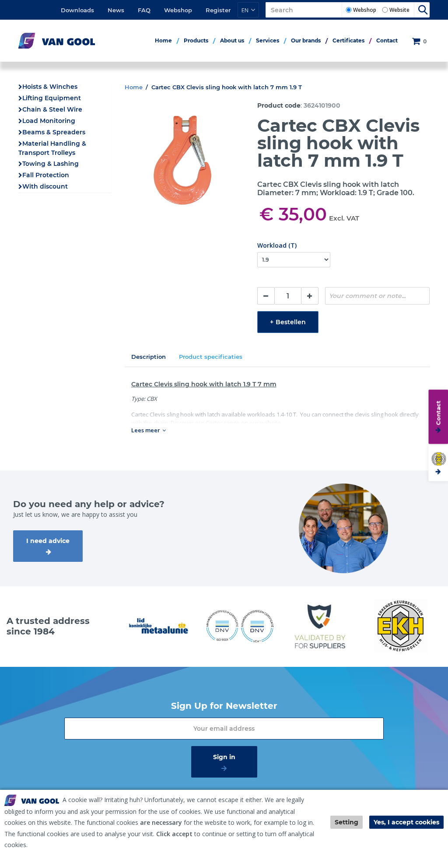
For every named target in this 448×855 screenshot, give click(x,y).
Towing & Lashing (50, 164)
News (116, 10)
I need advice (48, 541)
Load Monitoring (48, 121)
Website (399, 10)
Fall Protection (45, 175)
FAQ (144, 10)
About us (232, 40)
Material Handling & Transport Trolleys (52, 148)
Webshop (178, 10)
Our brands (306, 40)
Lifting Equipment (51, 98)
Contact (387, 40)
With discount (45, 186)
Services (267, 40)
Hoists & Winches (49, 87)
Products (196, 40)
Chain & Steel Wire (52, 109)
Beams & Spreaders (53, 132)
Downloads (77, 10)
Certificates (348, 40)
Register (218, 10)
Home (163, 40)
